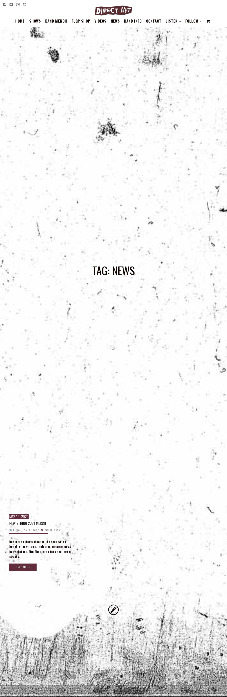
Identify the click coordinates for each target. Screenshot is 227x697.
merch (49, 530)
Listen (172, 21)
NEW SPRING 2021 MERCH (27, 523)
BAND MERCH (56, 21)
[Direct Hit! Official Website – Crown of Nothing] (113, 9)
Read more (23, 567)
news (57, 530)
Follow (192, 21)
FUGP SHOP (81, 21)
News (115, 21)
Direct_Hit (19, 530)
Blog (34, 530)
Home (20, 21)
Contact (153, 21)
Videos (100, 21)
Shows (35, 21)
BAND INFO (133, 21)
